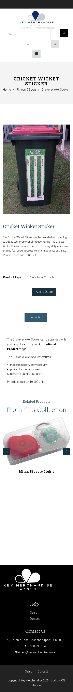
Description (36, 317)
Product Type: (12, 277)
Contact (34, 618)
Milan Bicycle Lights (36, 471)
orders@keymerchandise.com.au (37, 652)
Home (7, 89)
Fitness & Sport (26, 89)
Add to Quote (44, 291)
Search (34, 612)
